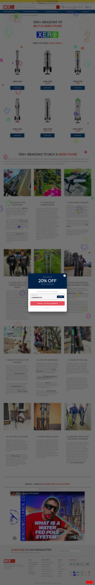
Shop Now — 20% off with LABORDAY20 (47, 303)
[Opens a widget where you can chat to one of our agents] (89, 582)
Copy (61, 296)
